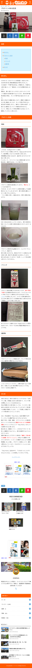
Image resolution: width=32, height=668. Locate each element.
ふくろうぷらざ (15, 665)
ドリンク (7, 61)
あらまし (6, 52)
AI (3, 599)
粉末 (6, 58)
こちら (3, 296)
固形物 (7, 64)
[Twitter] (16, 589)
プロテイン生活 (8, 55)
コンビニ (5, 604)
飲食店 (4, 618)
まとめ (6, 67)
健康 (3, 609)
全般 (4, 485)
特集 (4, 613)
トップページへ (16, 457)
